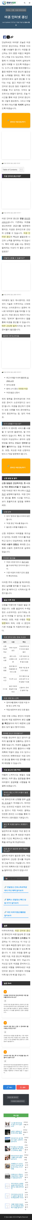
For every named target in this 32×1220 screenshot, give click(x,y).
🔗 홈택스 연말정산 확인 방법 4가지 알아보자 (15, 901)
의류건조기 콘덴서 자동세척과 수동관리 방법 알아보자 (17, 1176)
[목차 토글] (20, 169)
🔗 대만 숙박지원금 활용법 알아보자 (15, 914)
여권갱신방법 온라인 (17, 1101)
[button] (24, 2)
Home (8, 10)
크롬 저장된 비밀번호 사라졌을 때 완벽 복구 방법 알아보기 (17, 1205)
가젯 (12, 10)
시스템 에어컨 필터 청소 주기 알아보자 (16, 1124)
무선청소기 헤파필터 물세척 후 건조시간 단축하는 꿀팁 (17, 1148)
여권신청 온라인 (13, 1097)
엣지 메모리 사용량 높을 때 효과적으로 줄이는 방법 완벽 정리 (17, 1186)
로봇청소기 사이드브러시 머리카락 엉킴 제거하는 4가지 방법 (17, 1166)
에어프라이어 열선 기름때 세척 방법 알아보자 (17, 1157)
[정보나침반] (9, 3)
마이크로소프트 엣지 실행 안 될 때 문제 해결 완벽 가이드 (17, 1196)
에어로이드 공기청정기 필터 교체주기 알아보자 (17, 1139)
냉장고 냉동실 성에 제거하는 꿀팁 (16, 1132)
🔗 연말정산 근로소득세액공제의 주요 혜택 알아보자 (15, 889)
